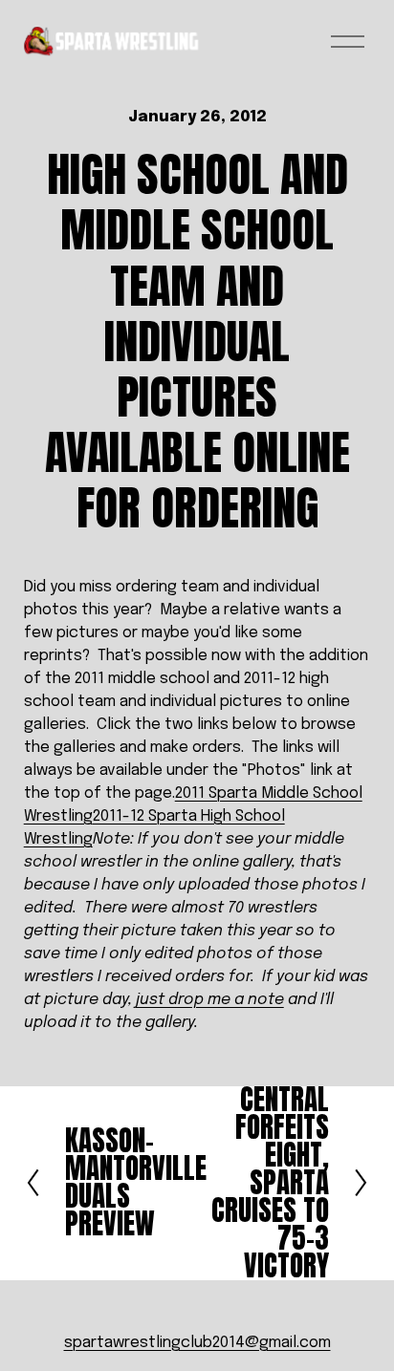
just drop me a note (210, 1000)
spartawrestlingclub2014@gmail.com (197, 1343)
